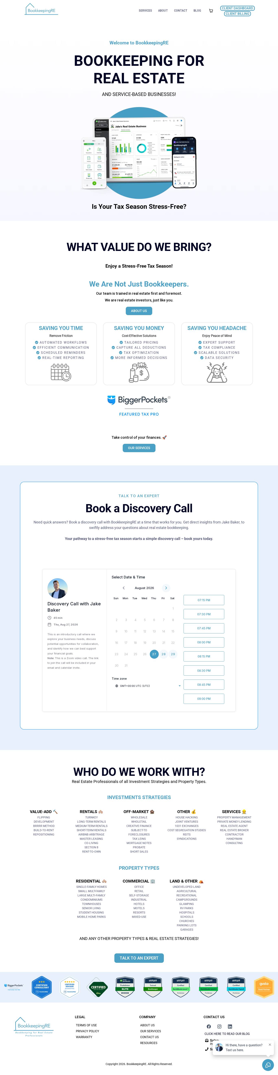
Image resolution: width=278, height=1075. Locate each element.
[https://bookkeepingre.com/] (41, 11)
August (140, 588)
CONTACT (180, 10)
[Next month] (166, 588)
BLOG (197, 10)
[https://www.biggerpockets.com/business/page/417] (14, 987)
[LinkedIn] (230, 1026)
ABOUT (163, 10)
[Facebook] (209, 1026)
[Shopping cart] (211, 11)
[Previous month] (123, 588)
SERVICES (145, 10)
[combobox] (148, 686)
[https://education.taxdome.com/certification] (42, 987)
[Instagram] (219, 1026)
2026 (150, 588)
